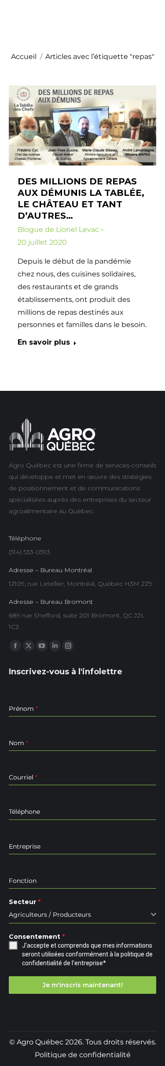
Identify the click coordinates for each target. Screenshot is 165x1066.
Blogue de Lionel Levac (58, 229)
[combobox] (82, 914)
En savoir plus (44, 342)
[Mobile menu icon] (150, 24)
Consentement (37, 937)
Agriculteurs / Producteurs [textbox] (50, 915)
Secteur (24, 902)
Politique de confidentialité (83, 1055)
